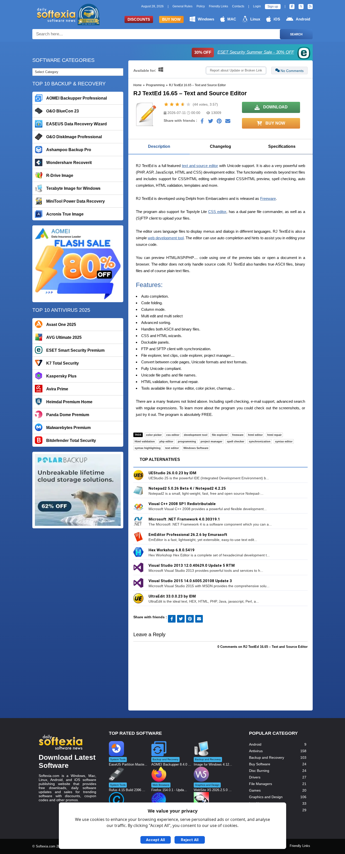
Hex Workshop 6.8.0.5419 (171, 550)
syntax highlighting (148, 447)
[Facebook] (291, 6)
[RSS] (310, 6)
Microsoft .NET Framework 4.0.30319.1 (184, 519)
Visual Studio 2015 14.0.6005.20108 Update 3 (190, 581)
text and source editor (200, 165)
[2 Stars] (171, 104)
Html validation (145, 441)
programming (187, 441)
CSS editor (217, 211)
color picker (154, 434)
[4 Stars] (182, 104)
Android (303, 19)
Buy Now (171, 19)
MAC (231, 19)
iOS (277, 19)
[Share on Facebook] (202, 122)
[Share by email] (228, 122)
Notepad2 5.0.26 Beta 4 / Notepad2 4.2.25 (187, 488)
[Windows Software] (160, 70)
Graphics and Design (266, 797)
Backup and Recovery (266, 757)
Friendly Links (218, 6)
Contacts (238, 6)
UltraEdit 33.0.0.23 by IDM (172, 596)
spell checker (235, 441)
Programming (155, 85)
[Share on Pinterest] (219, 122)
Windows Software (195, 447)
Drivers (254, 777)
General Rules (182, 6)
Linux (255, 19)
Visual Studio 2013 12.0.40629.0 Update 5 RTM (192, 565)
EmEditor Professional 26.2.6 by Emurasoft (188, 534)
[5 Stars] (188, 104)
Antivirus (256, 751)
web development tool (166, 238)
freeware (237, 434)
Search (296, 34)
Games (255, 790)
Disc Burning (259, 771)
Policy (200, 6)
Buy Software (259, 764)
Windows (206, 19)
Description (159, 146)
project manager (211, 441)
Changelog (220, 146)
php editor (166, 441)
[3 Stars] (177, 104)
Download (275, 107)
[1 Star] (166, 104)
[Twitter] (301, 6)
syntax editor (283, 441)
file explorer (220, 434)
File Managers (260, 784)
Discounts (139, 19)
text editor (172, 447)
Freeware (268, 198)
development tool (195, 434)
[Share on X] (210, 122)
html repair (274, 434)
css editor (172, 434)
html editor (255, 434)
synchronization (259, 441)
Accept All (155, 840)
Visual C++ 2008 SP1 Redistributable (182, 504)
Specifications (281, 146)
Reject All (190, 840)
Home (137, 85)
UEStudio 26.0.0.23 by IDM (172, 473)
